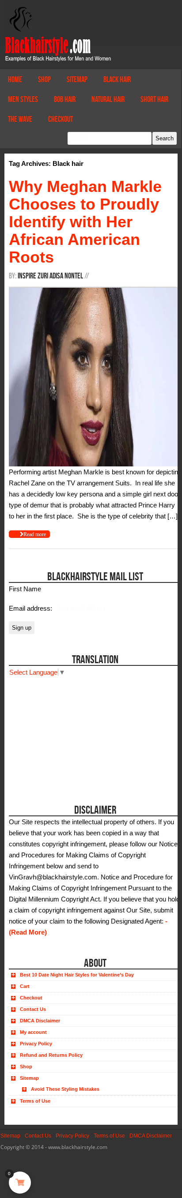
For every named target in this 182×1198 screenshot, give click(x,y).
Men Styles (23, 99)
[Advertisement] (58, 733)
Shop (44, 79)
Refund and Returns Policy (51, 1055)
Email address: (31, 608)
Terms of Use (35, 1101)
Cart (25, 986)
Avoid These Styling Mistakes (65, 1089)
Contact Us (33, 1009)
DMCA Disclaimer (40, 1020)
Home (15, 79)
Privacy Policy (36, 1043)
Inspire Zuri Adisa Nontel (50, 275)
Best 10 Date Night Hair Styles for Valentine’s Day (77, 974)
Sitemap (77, 79)
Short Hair (154, 99)
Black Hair (117, 79)
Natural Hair (108, 99)
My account (33, 1032)
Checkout (60, 119)
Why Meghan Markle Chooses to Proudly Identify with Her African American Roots (85, 221)
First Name (25, 589)
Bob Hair (65, 99)
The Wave (20, 119)
